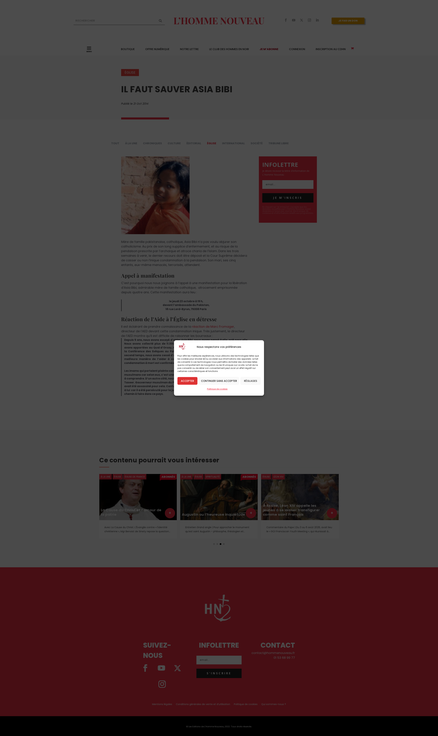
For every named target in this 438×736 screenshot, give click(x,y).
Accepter (187, 381)
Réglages (250, 381)
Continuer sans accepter (219, 381)
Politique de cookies (217, 388)
